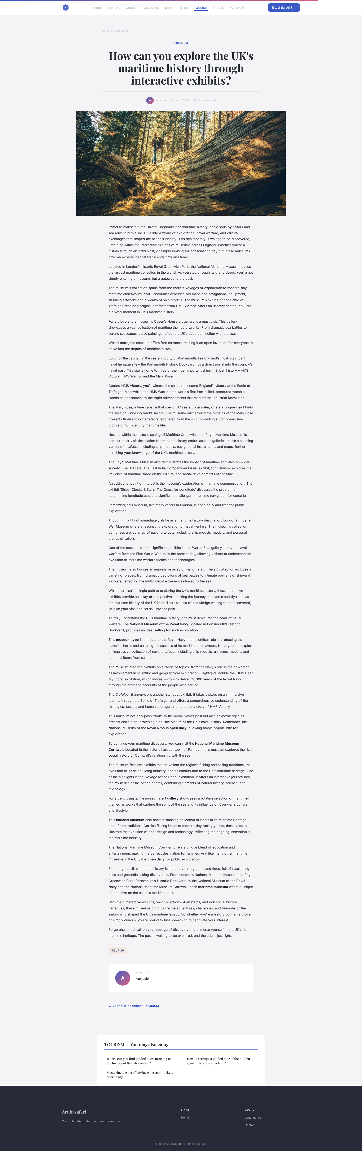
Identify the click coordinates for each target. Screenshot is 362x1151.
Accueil (107, 31)
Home (97, 7)
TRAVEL (218, 7)
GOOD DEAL (150, 7)
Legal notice (253, 1117)
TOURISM (201, 7)
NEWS (168, 7)
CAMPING (114, 7)
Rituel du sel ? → (284, 7)
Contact (250, 1125)
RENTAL (183, 7)
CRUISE (131, 7)
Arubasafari (74, 1112)
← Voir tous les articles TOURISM (134, 1006)
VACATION (236, 7)
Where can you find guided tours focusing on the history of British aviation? (139, 1061)
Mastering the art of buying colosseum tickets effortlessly (140, 1074)
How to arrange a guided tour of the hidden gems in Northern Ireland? (218, 1061)
